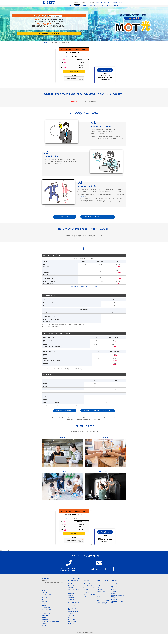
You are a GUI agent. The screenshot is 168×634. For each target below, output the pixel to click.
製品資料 (109, 5)
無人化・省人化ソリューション (103, 581)
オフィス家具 (114, 580)
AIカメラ (101, 5)
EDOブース (113, 582)
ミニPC (84, 582)
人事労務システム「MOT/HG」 (74, 592)
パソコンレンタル (86, 592)
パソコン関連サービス (87, 580)
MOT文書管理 (71, 599)
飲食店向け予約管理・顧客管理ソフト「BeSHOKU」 (103, 602)
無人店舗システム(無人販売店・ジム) (102, 592)
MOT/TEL (52, 5)
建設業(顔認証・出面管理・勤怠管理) (117, 595)
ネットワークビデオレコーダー (74, 624)
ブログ (43, 596)
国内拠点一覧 (44, 597)
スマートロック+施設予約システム (103, 583)
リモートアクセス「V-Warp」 (74, 619)
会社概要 (43, 588)
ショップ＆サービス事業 (46, 609)
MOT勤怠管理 (71, 593)
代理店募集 (121, 2)
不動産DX (113, 593)
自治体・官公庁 (114, 591)
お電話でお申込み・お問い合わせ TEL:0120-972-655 (97, 217)
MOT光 (48, 33)
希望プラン (62, 62)
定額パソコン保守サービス (88, 587)
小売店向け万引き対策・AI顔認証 (117, 602)
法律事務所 (113, 598)
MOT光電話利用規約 (92, 286)
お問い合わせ (114, 2)
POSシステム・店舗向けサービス (103, 594)
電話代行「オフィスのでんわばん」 (74, 590)
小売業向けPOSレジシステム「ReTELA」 (103, 605)
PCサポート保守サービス (88, 585)
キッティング (85, 596)
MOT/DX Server (71, 587)
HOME (44, 42)
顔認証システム (100, 587)
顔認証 (84, 5)
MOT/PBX (60, 5)
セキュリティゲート (72, 613)
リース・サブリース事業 (46, 611)
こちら (84, 74)
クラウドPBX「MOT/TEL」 (74, 582)
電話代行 (77, 5)
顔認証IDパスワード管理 (73, 611)
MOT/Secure (71, 617)
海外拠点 (43, 599)
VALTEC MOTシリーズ (73, 580)
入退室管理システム (101, 585)
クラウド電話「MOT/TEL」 (72, 100)
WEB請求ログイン (106, 2)
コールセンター (114, 599)
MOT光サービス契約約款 (78, 286)
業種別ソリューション (115, 586)
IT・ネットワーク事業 (46, 607)
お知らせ (91, 2)
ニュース (43, 590)
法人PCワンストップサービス (89, 594)
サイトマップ (44, 627)
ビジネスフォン (71, 585)
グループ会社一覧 (45, 601)
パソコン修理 (85, 591)
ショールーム (44, 603)
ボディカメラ (92, 5)
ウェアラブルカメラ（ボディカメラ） (74, 609)
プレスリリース (45, 592)
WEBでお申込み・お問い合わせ (64, 217)
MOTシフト (70, 595)
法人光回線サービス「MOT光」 (75, 602)
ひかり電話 (62, 67)
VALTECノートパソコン (87, 583)
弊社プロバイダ (63, 65)
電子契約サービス (72, 601)
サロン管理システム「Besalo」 (103, 600)
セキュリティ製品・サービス (74, 605)
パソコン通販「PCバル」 (88, 589)
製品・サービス (48, 42)
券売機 (98, 596)
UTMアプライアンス (72, 626)
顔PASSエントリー (101, 589)
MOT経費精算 (71, 597)
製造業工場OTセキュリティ (117, 588)
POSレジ (99, 598)
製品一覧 (76, 2)
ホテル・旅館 (114, 589)
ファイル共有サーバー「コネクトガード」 (74, 615)
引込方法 (62, 59)
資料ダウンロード (76, 578)
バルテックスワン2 (72, 621)
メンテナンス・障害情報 (46, 594)
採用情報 (97, 2)
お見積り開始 (73, 71)
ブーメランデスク (115, 583)
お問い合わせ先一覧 (98, 569)
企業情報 (83, 2)
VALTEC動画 (68, 5)
